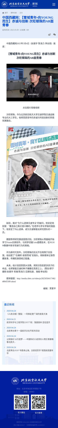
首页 (6, 13)
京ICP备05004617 (19, 425)
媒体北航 (14, 13)
